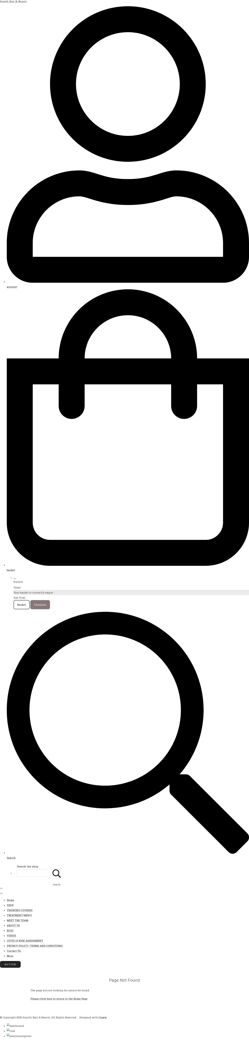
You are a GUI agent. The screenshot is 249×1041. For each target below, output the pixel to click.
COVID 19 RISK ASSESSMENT (25, 940)
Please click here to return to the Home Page (58, 998)
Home (10, 900)
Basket (21, 604)
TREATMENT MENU (19, 915)
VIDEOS (11, 935)
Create (103, 1017)
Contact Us (14, 951)
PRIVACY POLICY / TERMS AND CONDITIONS (35, 945)
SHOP (10, 905)
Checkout (40, 604)
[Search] (57, 873)
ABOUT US (13, 925)
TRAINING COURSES (20, 910)
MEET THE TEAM (17, 920)
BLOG (10, 930)
